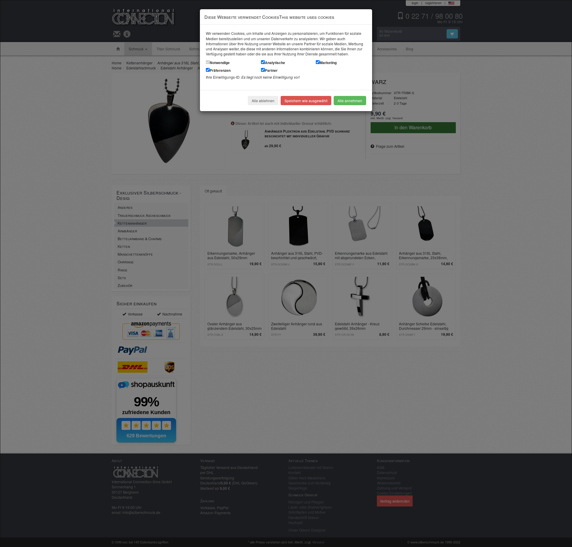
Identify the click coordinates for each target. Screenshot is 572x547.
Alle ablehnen (263, 100)
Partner (271, 70)
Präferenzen (220, 70)
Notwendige (220, 62)
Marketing (328, 62)
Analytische (275, 62)
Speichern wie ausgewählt (306, 100)
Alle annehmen (350, 100)
